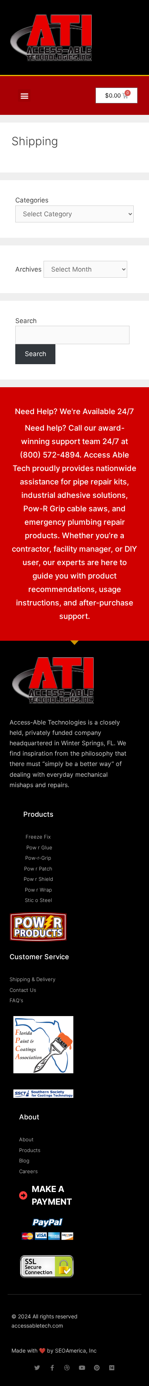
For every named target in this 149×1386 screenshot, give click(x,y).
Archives (28, 269)
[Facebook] (52, 1368)
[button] (24, 95)
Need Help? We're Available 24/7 (74, 411)
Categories (32, 200)
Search (26, 321)
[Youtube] (82, 1368)
